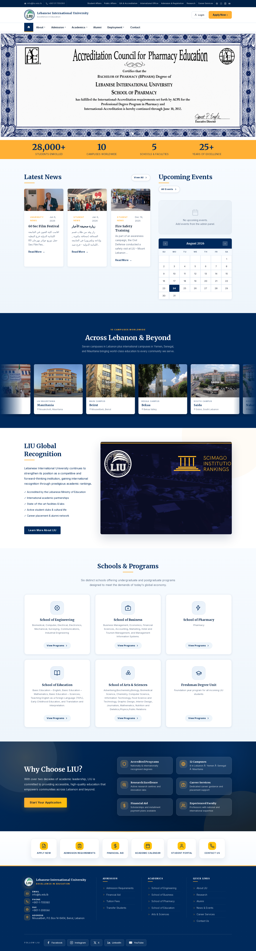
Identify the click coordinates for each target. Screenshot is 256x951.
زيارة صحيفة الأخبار (83, 226)
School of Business (162, 894)
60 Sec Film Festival (43, 226)
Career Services (205, 3)
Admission (58, 27)
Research (191, 3)
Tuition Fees (113, 901)
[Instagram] (221, 3)
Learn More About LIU (42, 530)
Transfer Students (116, 907)
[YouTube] (229, 3)
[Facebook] (217, 3)
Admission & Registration (172, 3)
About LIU (202, 888)
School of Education (163, 907)
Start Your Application (45, 802)
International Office (149, 3)
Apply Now (220, 15)
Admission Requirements (120, 888)
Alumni (97, 27)
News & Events (205, 907)
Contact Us (203, 921)
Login (201, 15)
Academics (79, 27)
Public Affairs (110, 3)
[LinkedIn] (225, 3)
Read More (35, 251)
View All (139, 177)
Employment (115, 27)
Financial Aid (113, 894)
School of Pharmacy (163, 901)
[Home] (28, 27)
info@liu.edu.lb (34, 3)
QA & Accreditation (128, 3)
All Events (167, 189)
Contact (135, 27)
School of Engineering (164, 888)
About (40, 27)
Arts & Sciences (160, 914)
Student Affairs (94, 3)
